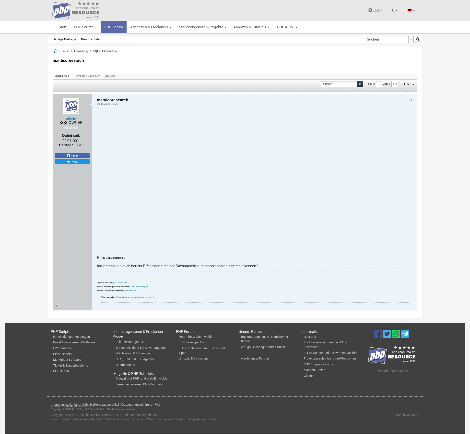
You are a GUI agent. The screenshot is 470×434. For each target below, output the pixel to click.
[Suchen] (417, 39)
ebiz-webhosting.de (140, 287)
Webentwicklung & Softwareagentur (141, 347)
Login (377, 10)
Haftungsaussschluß (104, 404)
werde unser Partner (255, 358)
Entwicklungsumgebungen (71, 337)
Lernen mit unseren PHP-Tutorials (139, 384)
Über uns (310, 337)
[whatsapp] (396, 336)
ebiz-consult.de (120, 282)
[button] (394, 10)
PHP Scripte (84, 27)
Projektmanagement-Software (74, 342)
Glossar (309, 376)
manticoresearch (144, 297)
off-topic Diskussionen (194, 358)
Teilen (74, 155)
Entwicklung (81, 51)
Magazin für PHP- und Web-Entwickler (142, 378)
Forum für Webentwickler (195, 337)
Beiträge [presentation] (62, 76)
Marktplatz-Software (67, 359)
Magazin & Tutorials (250, 27)
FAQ (157, 404)
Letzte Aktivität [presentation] (87, 76)
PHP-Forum (113, 27)
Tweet (74, 161)
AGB (85, 404)
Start (63, 27)
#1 (410, 100)
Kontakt (74, 404)
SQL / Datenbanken (105, 51)
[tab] (62, 76)
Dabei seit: (71, 135)
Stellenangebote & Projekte (201, 27)
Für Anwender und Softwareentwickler (330, 353)
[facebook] (378, 336)
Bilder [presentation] (110, 76)
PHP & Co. (286, 27)
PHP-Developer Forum (193, 342)
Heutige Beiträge (64, 39)
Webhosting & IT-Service (133, 353)
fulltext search (124, 297)
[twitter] (387, 336)
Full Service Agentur (129, 342)
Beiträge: (67, 145)
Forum (65, 51)
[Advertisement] (244, 182)
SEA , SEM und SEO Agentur (135, 359)
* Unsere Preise (314, 370)
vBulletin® (71, 406)
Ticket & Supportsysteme (70, 365)
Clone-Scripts (62, 354)
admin (71, 118)
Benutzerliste (90, 39)
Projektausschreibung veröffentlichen (330, 358)
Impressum (59, 404)
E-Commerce (62, 348)
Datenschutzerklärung (137, 404)
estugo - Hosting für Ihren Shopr (263, 347)
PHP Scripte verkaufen (319, 364)
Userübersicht (125, 365)
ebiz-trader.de (130, 291)
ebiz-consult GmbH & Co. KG (104, 415)
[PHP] (75, 10)
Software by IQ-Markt (404, 415)
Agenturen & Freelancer (149, 27)
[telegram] (405, 335)
